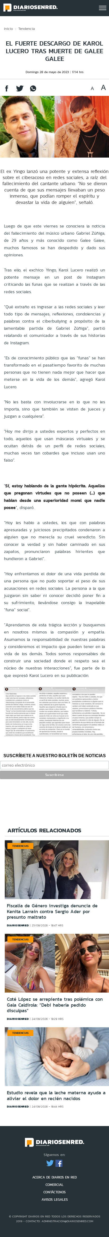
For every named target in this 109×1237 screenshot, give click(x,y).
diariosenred (18, 925)
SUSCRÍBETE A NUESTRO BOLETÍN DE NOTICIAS (54, 755)
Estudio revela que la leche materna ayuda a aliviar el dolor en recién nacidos (56, 1095)
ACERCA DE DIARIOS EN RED (54, 1177)
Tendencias (20, 846)
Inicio (8, 28)
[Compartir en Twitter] (20, 90)
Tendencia (26, 28)
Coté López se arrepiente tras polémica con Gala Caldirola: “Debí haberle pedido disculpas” (55, 1005)
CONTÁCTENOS (54, 1192)
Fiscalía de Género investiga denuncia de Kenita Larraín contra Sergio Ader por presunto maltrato (52, 911)
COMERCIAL (54, 1184)
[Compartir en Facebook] (7, 90)
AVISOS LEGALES (55, 1199)
